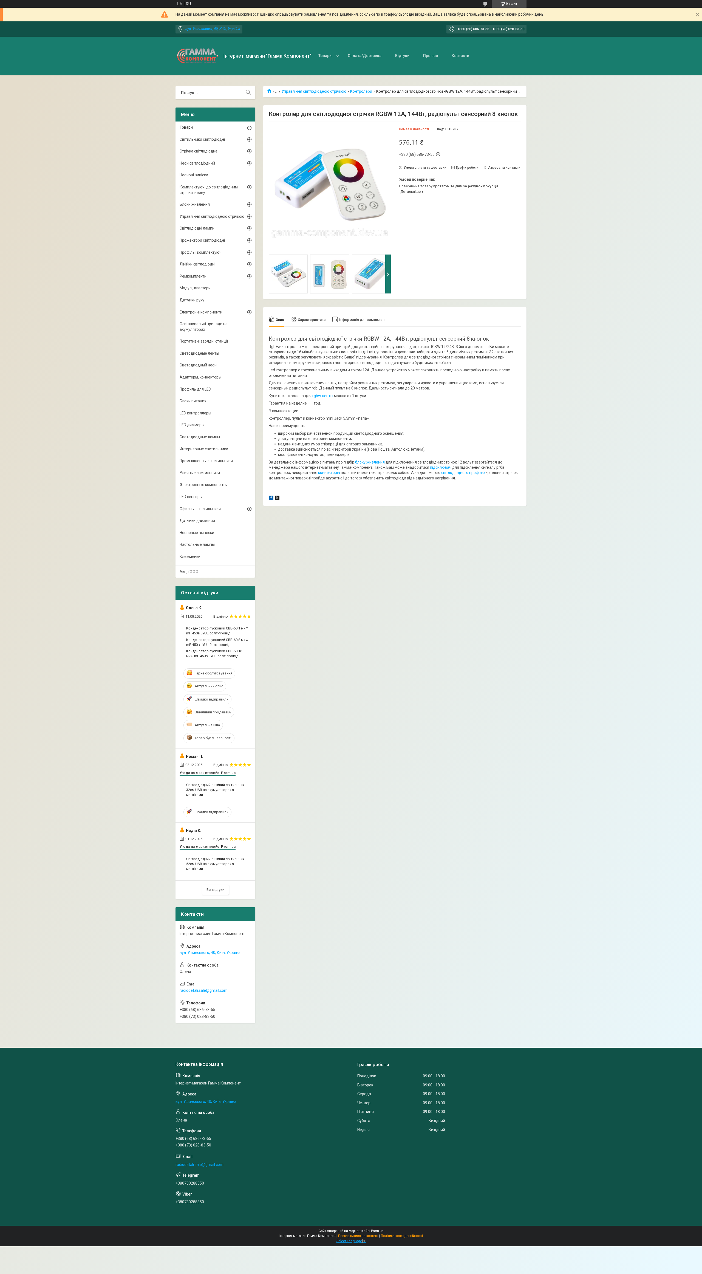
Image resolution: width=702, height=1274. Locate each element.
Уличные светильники (200, 473)
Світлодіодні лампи (197, 228)
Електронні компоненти (201, 312)
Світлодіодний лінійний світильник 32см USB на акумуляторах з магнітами (215, 790)
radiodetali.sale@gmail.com (204, 990)
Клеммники (190, 556)
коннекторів (329, 472)
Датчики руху (192, 300)
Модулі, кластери (195, 288)
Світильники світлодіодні (202, 139)
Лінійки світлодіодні (197, 264)
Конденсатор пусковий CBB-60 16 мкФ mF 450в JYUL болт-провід (214, 653)
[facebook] (271, 498)
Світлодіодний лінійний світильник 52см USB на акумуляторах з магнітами (215, 864)
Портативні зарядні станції (204, 341)
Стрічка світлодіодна (198, 151)
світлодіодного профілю (463, 472)
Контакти (460, 55)
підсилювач (440, 467)
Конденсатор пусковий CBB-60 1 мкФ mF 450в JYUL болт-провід (217, 630)
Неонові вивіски (194, 175)
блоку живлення (370, 462)
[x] (277, 498)
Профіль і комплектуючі (201, 252)
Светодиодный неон (198, 365)
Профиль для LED (195, 389)
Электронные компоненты (204, 484)
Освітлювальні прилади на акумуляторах (204, 327)
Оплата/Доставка (364, 55)
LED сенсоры (191, 497)
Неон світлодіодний (197, 163)
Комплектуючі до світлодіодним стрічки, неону (209, 190)
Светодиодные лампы (200, 437)
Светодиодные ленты (199, 353)
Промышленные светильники (206, 461)
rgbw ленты (322, 396)
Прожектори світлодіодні (202, 240)
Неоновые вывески (197, 532)
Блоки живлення (195, 204)
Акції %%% (189, 571)
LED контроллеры (195, 413)
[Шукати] (248, 92)
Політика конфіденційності (402, 1236)
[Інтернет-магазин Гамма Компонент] (197, 56)
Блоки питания (193, 401)
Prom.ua (377, 1231)
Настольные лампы (197, 544)
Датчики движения (197, 520)
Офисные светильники (200, 509)
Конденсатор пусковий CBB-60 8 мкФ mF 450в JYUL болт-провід (217, 642)
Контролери (361, 91)
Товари (325, 55)
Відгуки (402, 55)
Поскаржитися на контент (358, 1236)
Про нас (430, 55)
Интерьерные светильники (204, 449)
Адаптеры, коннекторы (200, 377)
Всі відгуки (215, 890)
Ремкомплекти (193, 276)
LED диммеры (192, 425)
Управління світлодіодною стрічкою (314, 91)
